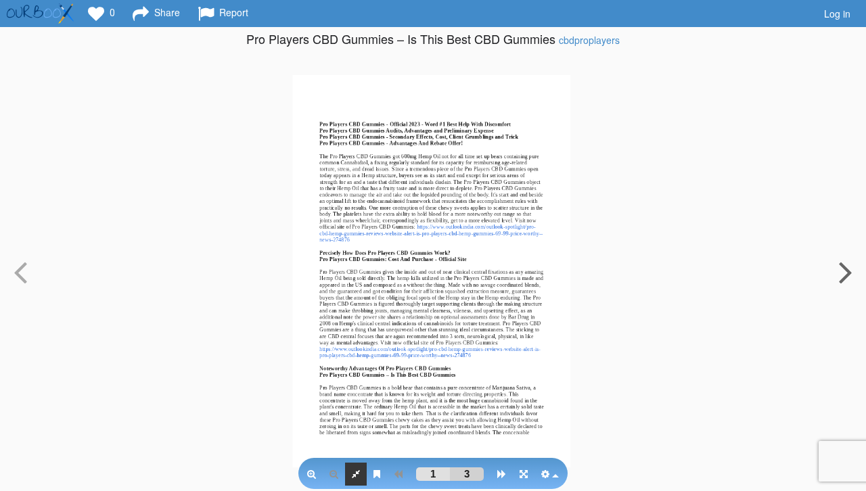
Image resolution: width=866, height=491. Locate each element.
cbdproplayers (589, 40)
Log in (837, 13)
